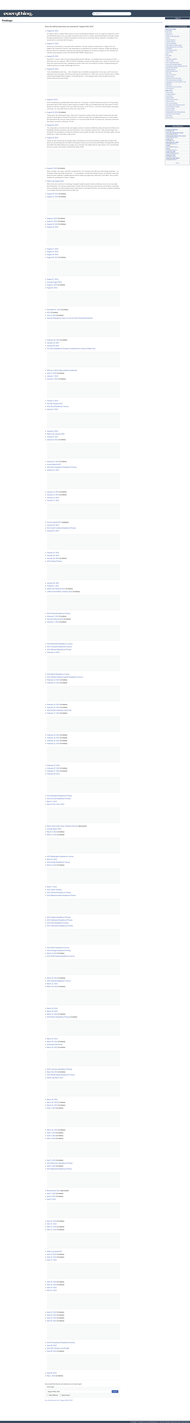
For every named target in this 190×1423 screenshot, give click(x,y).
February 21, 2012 (53, 743)
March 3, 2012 (52, 832)
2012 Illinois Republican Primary (58, 1017)
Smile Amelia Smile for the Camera (176, 136)
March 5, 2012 (52, 865)
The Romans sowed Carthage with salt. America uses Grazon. (176, 67)
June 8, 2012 (51, 315)
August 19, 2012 (52, 227)
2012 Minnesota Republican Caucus (60, 644)
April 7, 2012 (51, 1193)
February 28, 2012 (53, 774)
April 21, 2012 (52, 1290)
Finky (172, 131)
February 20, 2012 (53, 740)
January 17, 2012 (53, 500)
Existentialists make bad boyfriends (175, 112)
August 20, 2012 (52, 254)
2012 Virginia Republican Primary (59, 917)
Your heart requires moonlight (174, 80)
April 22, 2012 (52, 1312)
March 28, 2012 (52, 1072)
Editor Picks (169, 90)
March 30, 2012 (52, 1102)
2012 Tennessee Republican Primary (60, 926)
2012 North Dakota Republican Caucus (61, 956)
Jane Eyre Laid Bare (171, 59)
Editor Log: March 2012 (55, 1078)
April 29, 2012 (52, 1373)
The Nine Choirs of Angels (173, 114)
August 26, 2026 (170, 152)
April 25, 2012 (52, 1321)
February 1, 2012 (53, 586)
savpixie (173, 156)
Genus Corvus (170, 101)
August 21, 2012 (52, 197)
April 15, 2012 (52, 1254)
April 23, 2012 (52, 1315)
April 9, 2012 (51, 1199)
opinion (169, 147)
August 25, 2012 (52, 69)
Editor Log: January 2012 (56, 434)
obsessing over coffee (172, 142)
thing (168, 131)
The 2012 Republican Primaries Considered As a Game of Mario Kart (71, 348)
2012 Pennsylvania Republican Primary (61, 1342)
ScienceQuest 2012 (54, 464)
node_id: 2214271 (171, 74)
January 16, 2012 (53, 497)
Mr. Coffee (169, 55)
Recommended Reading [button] (178, 26)
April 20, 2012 (52, 1287)
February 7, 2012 (53, 622)
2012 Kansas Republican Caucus (59, 981)
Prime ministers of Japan (172, 106)
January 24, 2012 (53, 552)
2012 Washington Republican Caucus (60, 856)
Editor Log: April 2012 (54, 1251)
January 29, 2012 (53, 346)
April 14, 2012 (52, 373)
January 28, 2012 (53, 558)
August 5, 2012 (52, 221)
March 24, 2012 (52, 1041)
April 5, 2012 (51, 1160)
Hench (168, 57)
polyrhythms (169, 96)
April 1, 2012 (51, 1108)
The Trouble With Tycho (172, 62)
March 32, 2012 (52, 1130)
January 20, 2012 (53, 525)
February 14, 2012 (53, 683)
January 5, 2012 (52, 409)
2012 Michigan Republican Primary (59, 796)
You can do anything (171, 103)
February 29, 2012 (53, 340)
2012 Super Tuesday (54, 890)
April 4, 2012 (51, 1138)
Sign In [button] (177, 18)
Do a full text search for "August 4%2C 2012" (59, 1400)
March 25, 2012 (52, 1047)
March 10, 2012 (52, 978)
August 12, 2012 (52, 251)
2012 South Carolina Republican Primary (61, 528)
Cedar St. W (169, 34)
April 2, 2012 (51, 1133)
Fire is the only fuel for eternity (174, 133)
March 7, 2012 (52, 887)
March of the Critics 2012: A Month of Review (62, 826)
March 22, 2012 (52, 1039)
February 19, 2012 (53, 738)
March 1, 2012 (52, 801)
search (115, 1391)
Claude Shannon (170, 40)
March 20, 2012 (52, 1011)
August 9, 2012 (52, 218)
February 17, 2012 (53, 713)
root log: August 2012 (54, 282)
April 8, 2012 (51, 1196)
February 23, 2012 (53, 768)
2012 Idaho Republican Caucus (58, 947)
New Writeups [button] (178, 126)
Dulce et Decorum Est (172, 99)
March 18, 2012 (52, 986)
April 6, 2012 (51, 1166)
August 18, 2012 (52, 112)
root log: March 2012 (54, 829)
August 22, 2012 (52, 31)
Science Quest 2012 (54, 522)
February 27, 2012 (53, 771)
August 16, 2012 (52, 138)
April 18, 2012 (52, 1282)
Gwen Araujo (169, 92)
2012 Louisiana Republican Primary (59, 1069)
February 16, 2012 (53, 707)
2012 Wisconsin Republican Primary (60, 1163)
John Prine (169, 115)
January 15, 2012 (53, 495)
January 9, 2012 (52, 440)
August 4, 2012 (52, 288)
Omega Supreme (170, 69)
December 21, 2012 (54, 309)
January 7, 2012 (52, 376)
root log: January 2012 (55, 403)
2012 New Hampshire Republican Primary (62, 467)
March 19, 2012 (52, 1008)
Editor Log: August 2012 (55, 181)
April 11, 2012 (52, 1224)
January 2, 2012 (52, 379)
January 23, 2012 (53, 531)
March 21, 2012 (52, 1014)
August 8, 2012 (52, 99)
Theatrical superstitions (173, 158)
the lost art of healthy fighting (173, 64)
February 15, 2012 (53, 704)
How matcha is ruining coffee (174, 45)
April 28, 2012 (52, 1351)
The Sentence (170, 88)
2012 (48, 312)
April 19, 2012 (52, 1285)
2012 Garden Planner (54, 561)
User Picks (169, 31)
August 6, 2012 (52, 168)
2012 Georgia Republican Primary (59, 950)
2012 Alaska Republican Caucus (58, 862)
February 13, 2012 (53, 680)
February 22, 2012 (53, 765)
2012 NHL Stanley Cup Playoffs (58, 1348)
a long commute (170, 108)
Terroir (168, 38)
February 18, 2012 (53, 735)
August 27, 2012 (52, 279)
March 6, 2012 (52, 859)
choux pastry (169, 52)
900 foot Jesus (170, 76)
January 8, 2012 (52, 437)
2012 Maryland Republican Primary (59, 1169)
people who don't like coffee (173, 78)
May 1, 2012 (51, 1376)
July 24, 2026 (169, 61)
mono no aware (170, 110)
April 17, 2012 (52, 1260)
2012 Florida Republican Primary (58, 613)
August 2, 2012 (52, 285)
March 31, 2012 (52, 1105)
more (177, 163)
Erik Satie (168, 73)
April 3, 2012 (51, 1135)
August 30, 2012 (52, 194)
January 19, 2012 (53, 343)
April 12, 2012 (52, 1227)
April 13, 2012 (52, 1229)
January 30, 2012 (53, 583)
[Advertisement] (95, 4)
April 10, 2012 (52, 1221)
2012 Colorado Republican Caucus (59, 647)
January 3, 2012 (52, 401)
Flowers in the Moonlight (172, 36)
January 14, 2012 (53, 492)
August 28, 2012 (52, 257)
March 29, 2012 (52, 1099)
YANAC (168, 145)
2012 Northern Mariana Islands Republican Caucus (65, 677)
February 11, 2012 (53, 652)
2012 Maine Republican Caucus (58, 674)
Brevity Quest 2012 (53, 1190)
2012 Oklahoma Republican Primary (59, 920)
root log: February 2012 (55, 619)
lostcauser (175, 137)
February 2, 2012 (53, 616)
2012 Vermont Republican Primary (59, 892)
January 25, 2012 (53, 555)
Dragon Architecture (172, 129)
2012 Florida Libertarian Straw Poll (59, 710)
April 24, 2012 (52, 1318)
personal (169, 153)
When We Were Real (171, 71)
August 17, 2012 (52, 249)
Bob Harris (169, 33)
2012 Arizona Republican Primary (59, 798)
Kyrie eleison (169, 117)
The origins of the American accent (175, 105)
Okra (167, 53)
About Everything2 (171, 29)
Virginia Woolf (170, 98)
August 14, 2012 (52, 43)
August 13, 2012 (52, 224)
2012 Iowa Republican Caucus (58, 406)
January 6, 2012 (52, 431)
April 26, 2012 (52, 1345)
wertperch (174, 143)
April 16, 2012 (52, 1257)
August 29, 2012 (52, 56)
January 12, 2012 (53, 470)
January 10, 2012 (53, 461)
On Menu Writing (170, 94)
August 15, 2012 (52, 125)
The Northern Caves (171, 50)
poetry (168, 134)
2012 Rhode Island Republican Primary (61, 1075)
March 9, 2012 (52, 953)
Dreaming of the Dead (54, 1044)
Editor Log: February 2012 (56, 589)
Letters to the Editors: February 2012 (59, 591)
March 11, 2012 (52, 984)
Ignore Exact (66, 1395)
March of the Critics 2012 (55, 804)
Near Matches (53, 1395)
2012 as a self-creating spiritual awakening (62, 370)
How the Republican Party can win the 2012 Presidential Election (70, 318)
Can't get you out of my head (173, 87)
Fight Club (169, 85)
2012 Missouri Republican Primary (59, 649)
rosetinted (175, 134)
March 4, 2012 (52, 835)
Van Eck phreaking (171, 43)
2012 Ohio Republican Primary (58, 923)
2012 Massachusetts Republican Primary (61, 895)
